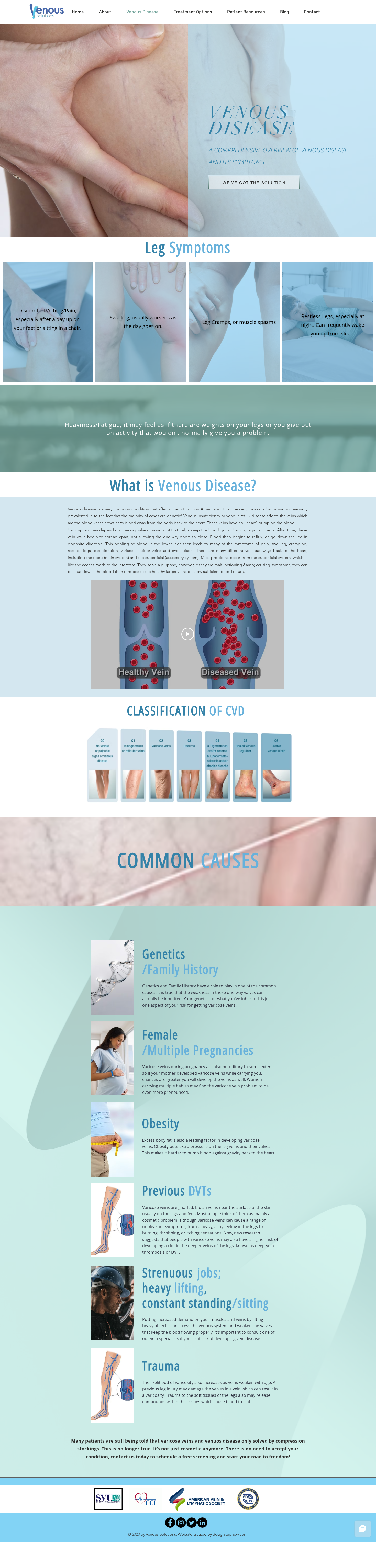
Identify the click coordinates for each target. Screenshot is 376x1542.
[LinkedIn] (202, 1522)
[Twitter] (191, 1522)
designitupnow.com (230, 1534)
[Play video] (187, 634)
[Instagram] (181, 1522)
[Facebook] (170, 1522)
